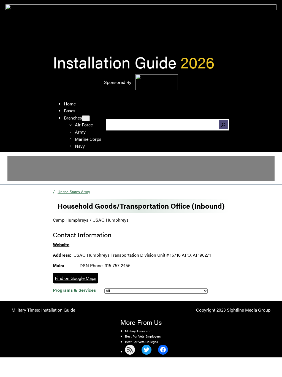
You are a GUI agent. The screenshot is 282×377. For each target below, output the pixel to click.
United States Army (74, 191)
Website (61, 244)
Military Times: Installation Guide (43, 310)
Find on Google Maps (75, 278)
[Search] (223, 124)
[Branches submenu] (86, 118)
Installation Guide (114, 61)
